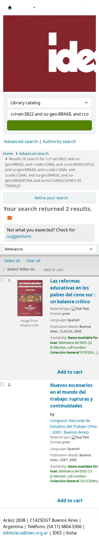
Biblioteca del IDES (10, 8)
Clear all (33, 260)
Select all (12, 260)
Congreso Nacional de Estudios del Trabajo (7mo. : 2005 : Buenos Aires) (74, 426)
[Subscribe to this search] (9, 217)
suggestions (19, 236)
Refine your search (51, 197)
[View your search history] (90, 8)
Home (8, 153)
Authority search (59, 141)
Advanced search (21, 141)
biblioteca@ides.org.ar (25, 533)
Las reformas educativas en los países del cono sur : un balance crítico (72, 291)
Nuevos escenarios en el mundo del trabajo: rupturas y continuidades (71, 395)
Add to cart (69, 372)
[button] (19, 8)
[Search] (49, 125)
